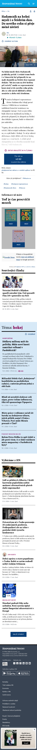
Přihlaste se (27, 178)
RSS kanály (5, 725)
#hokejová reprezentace (19, 184)
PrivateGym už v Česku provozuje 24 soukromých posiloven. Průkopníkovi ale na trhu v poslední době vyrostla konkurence (18, 527)
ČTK (31, 65)
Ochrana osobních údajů (10, 700)
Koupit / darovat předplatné (11, 716)
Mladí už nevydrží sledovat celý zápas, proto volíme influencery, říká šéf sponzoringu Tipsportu (17, 399)
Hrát (11, 224)
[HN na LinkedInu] (24, 663)
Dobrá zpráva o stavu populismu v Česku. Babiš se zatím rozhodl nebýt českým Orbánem (17, 561)
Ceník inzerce (6, 695)
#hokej (6, 184)
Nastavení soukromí (8, 707)
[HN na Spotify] (27, 663)
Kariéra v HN (6, 691)
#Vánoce (22, 188)
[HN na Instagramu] (20, 663)
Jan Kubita (12, 554)
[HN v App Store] (23, 673)
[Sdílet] (31, 11)
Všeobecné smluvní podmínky (11, 710)
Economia (5, 688)
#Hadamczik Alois (10, 188)
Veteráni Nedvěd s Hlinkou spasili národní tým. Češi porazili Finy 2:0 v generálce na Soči (18, 293)
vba (8, 33)
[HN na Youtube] (30, 663)
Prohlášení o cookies (8, 704)
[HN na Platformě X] (14, 663)
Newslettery (6, 722)
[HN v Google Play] (9, 673)
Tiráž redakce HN (7, 685)
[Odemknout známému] (34, 11)
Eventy (4, 719)
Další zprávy (18, 634)
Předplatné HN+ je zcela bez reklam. (25, 267)
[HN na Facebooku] (17, 663)
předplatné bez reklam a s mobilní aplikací (16, 170)
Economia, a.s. (15, 651)
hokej (18, 327)
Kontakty (5, 682)
